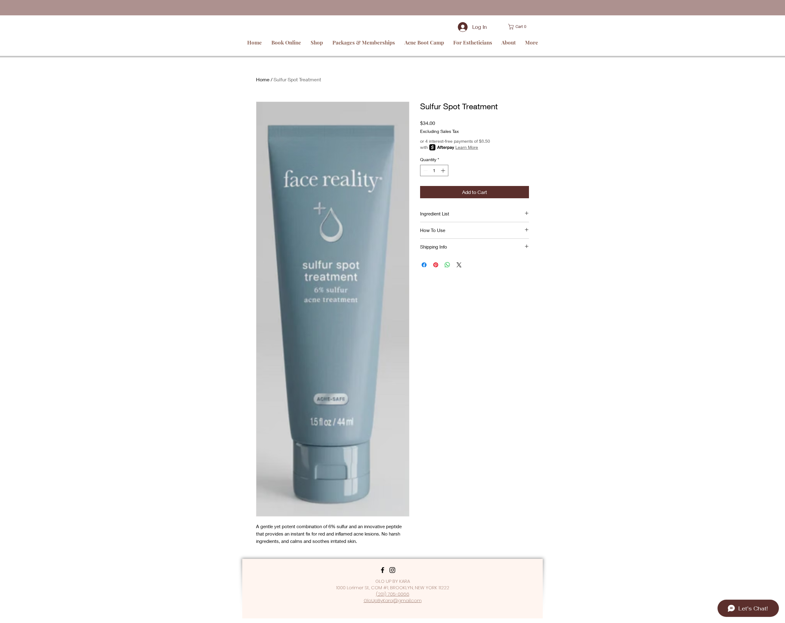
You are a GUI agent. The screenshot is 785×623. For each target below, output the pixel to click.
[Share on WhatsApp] (447, 265)
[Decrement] (425, 170)
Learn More (466, 147)
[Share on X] (459, 265)
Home (263, 79)
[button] (510, 26)
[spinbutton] (434, 170)
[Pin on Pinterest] (435, 265)
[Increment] (443, 170)
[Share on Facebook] (424, 265)
